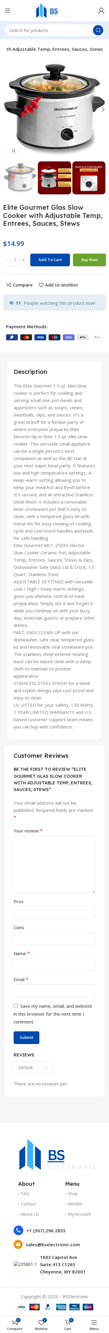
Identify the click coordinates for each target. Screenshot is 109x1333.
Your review (28, 830)
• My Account (78, 1214)
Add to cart (50, 259)
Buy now (89, 259)
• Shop (71, 1193)
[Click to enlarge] (14, 151)
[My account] (101, 11)
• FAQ (23, 1193)
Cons (19, 927)
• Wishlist (74, 1204)
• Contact (27, 1204)
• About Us (28, 1214)
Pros (19, 901)
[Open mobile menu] (8, 11)
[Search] (98, 30)
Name (22, 953)
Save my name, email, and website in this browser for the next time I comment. (53, 1014)
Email (21, 979)
